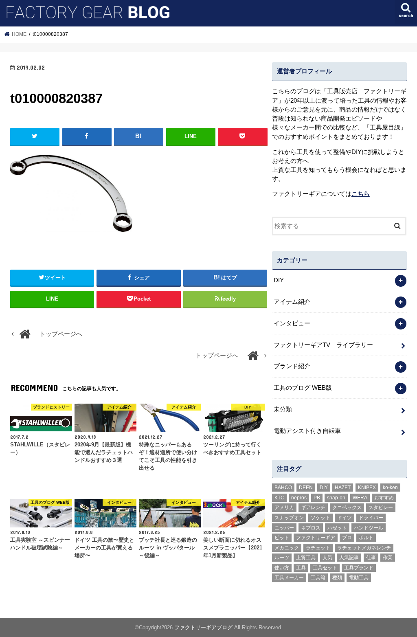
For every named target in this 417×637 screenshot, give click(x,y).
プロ (347, 537)
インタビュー (292, 323)
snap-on (336, 498)
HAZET (343, 487)
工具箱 (318, 577)
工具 (301, 568)
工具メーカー (289, 577)
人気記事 (349, 557)
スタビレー (381, 507)
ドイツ (344, 518)
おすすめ (384, 498)
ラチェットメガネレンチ (364, 548)
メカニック (286, 548)
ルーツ (281, 557)
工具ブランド (358, 568)
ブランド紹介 (292, 366)
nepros (299, 498)
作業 (388, 557)
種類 (337, 577)
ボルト (366, 537)
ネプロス (310, 528)
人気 (327, 557)
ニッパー (284, 528)
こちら (360, 194)
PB (317, 498)
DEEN (306, 487)
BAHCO (283, 487)
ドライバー (371, 518)
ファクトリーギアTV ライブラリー (323, 345)
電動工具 (359, 577)
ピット (281, 537)
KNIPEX (367, 487)
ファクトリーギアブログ (203, 627)
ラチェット (318, 548)
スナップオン (289, 518)
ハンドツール (368, 528)
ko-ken (390, 487)
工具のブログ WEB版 (303, 387)
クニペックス (347, 507)
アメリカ (284, 507)
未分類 (283, 409)
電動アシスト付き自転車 (307, 431)
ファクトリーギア (315, 537)
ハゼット (337, 528)
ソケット (320, 518)
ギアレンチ (313, 507)
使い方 (281, 568)
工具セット (325, 568)
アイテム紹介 (292, 302)
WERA (360, 498)
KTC (279, 498)
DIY (279, 280)
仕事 (371, 557)
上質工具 (306, 557)
